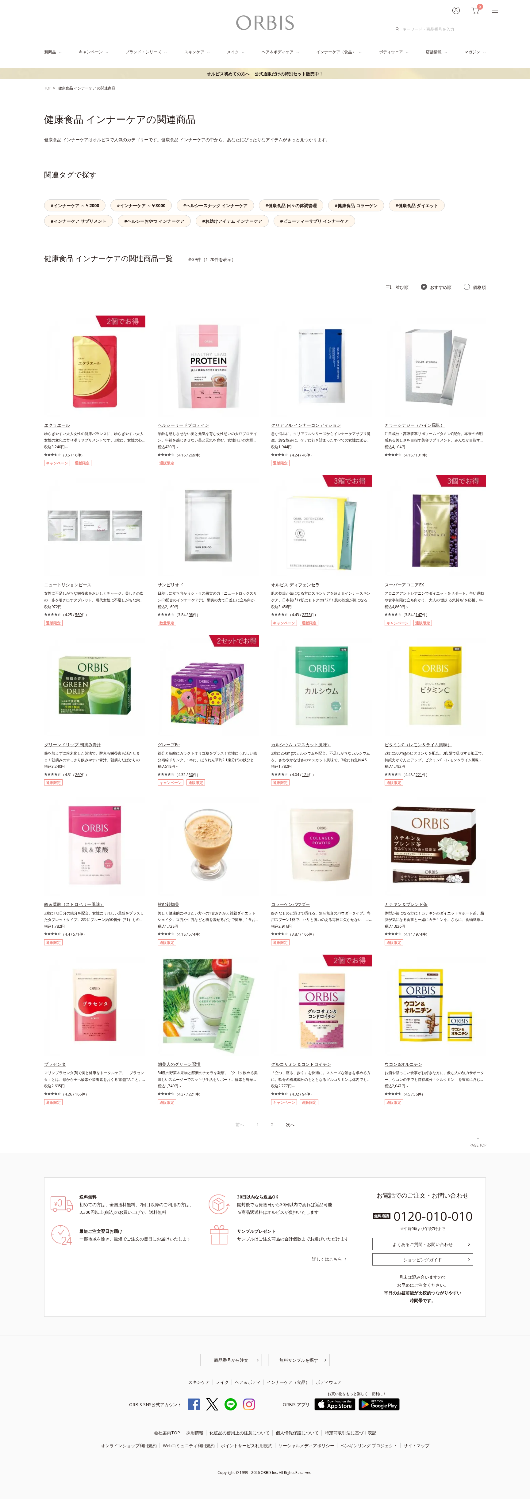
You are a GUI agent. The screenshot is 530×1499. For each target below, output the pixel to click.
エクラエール (57, 425)
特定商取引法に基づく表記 (350, 1433)
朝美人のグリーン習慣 (179, 1064)
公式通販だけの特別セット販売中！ (265, 74)
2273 (306, 614)
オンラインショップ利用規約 (129, 1445)
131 (419, 455)
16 (75, 455)
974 (419, 934)
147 (419, 614)
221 (419, 774)
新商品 (50, 52)
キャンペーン (91, 52)
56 (415, 1094)
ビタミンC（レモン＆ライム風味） (418, 745)
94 (304, 1094)
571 (76, 934)
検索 (399, 29)
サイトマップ (416, 1445)
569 (78, 614)
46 (304, 455)
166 (305, 934)
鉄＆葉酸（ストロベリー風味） (74, 904)
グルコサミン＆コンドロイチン (301, 1064)
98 (191, 614)
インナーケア (85, 88)
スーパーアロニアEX (404, 585)
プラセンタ (55, 1064)
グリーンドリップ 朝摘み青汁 (72, 745)
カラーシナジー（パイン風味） (415, 425)
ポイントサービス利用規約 (246, 1445)
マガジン (472, 52)
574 (192, 934)
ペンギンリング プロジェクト (369, 1445)
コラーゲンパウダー (290, 904)
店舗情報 (434, 52)
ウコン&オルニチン (403, 1064)
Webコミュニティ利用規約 (189, 1445)
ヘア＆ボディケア (278, 52)
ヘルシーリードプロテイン (183, 425)
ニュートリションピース (67, 585)
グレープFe (169, 745)
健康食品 (66, 88)
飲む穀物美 (168, 904)
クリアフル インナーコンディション (306, 425)
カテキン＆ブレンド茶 (406, 904)
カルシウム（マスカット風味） (301, 745)
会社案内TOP (167, 1433)
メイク (233, 52)
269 (192, 455)
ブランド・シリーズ (143, 52)
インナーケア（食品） (336, 52)
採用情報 (194, 1433)
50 (191, 774)
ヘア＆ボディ (248, 1382)
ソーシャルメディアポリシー (306, 1445)
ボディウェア (391, 52)
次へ (290, 1124)
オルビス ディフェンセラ (295, 585)
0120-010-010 (433, 1216)
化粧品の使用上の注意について (239, 1433)
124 (305, 774)
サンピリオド (170, 585)
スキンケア (194, 52)
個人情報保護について (297, 1433)
